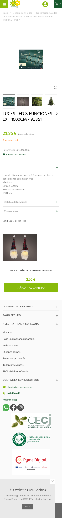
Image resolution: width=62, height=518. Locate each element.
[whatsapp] (6, 407)
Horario (7, 332)
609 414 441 (13, 393)
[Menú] (4, 4)
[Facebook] (13, 407)
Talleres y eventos (13, 364)
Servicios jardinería (14, 358)
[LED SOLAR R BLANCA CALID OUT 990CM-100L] (56, 113)
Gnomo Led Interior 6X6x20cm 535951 (31, 270)
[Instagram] (20, 407)
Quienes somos (11, 351)
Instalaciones (10, 345)
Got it (27, 506)
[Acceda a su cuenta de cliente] (45, 4)
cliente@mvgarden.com (19, 386)
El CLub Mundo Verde (15, 371)
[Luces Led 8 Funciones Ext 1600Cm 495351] (55, 87)
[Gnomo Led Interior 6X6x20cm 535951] (31, 247)
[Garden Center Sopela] (15, 4)
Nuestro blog (10, 399)
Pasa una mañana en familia (18, 338)
